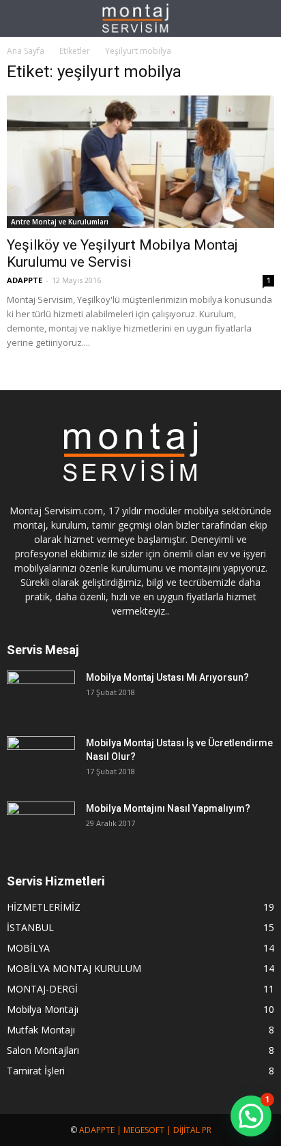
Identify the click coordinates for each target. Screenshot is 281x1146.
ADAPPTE (24, 280)
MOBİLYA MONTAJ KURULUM (74, 968)
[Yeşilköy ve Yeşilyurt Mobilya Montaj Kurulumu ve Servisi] (140, 162)
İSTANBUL (30, 927)
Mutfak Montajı (41, 1029)
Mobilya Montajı (42, 1009)
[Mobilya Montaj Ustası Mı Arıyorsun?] (41, 694)
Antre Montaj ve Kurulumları (59, 221)
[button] (262, 18)
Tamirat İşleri (36, 1070)
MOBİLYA (28, 947)
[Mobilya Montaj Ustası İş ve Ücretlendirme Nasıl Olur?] (41, 760)
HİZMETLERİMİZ (43, 906)
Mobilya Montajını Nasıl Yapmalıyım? (168, 808)
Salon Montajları (43, 1050)
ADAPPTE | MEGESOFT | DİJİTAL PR (145, 1130)
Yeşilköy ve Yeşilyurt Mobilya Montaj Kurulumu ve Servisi (122, 253)
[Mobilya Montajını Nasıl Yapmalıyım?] (41, 825)
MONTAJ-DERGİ (42, 988)
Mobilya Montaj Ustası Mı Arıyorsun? (167, 677)
